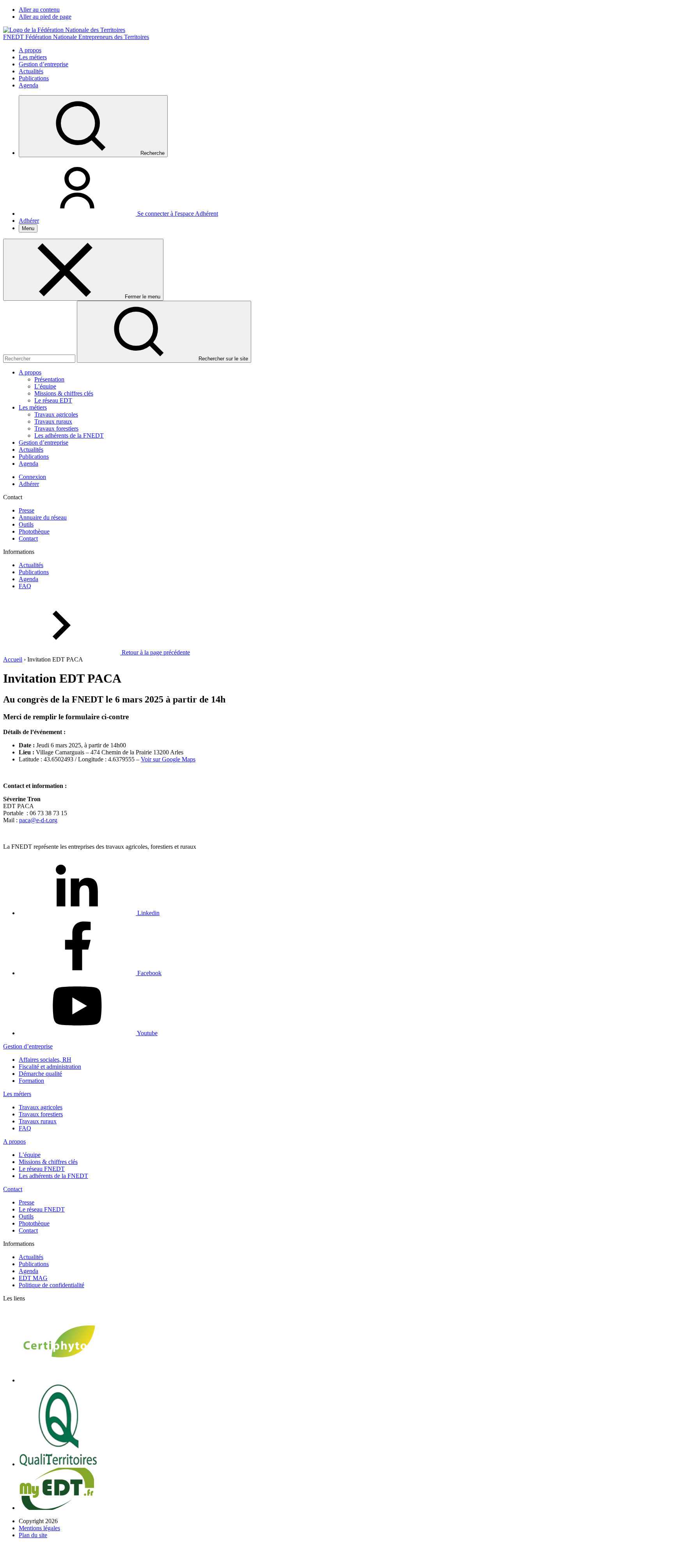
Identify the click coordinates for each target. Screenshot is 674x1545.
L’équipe (45, 386)
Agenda (28, 85)
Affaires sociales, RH (45, 1059)
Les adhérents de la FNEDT (69, 435)
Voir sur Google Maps (168, 759)
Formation (31, 1080)
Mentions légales (39, 1528)
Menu (28, 228)
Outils (26, 524)
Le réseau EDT (53, 400)
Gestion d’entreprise (43, 64)
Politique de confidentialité (51, 1285)
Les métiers (33, 57)
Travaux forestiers (56, 428)
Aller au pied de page (45, 16)
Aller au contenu (39, 9)
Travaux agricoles (56, 414)
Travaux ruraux (53, 421)
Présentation (49, 379)
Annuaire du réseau (43, 517)
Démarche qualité (40, 1073)
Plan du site (33, 1535)
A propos (30, 50)
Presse (26, 510)
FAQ (25, 586)
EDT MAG (33, 1278)
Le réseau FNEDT (42, 1168)
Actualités (31, 71)
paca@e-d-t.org (38, 820)
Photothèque (34, 531)
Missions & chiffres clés (63, 393)
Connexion (32, 477)
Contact (28, 538)
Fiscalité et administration (50, 1066)
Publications (34, 78)
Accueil (12, 659)
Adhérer (29, 220)
